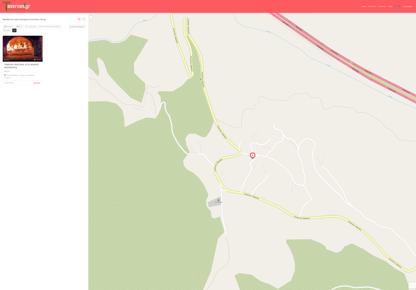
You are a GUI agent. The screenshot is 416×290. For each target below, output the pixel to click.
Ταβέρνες (7, 71)
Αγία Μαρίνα (9, 83)
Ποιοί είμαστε (372, 6)
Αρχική (364, 6)
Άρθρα (390, 6)
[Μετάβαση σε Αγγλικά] (399, 6)
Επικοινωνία (382, 6)
